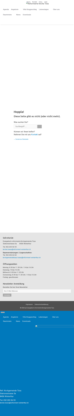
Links (45, 2)
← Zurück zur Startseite (21, 139)
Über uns (56, 9)
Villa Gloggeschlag (30, 9)
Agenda (6, 9)
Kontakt (34, 2)
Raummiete (7, 15)
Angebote (14, 9)
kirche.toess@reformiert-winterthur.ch (17, 249)
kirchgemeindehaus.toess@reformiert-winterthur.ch (22, 257)
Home (28, 2)
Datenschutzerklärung (41, 304)
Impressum (29, 304)
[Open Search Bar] (4, 20)
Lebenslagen (44, 9)
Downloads (27, 15)
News (18, 15)
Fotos (40, 2)
